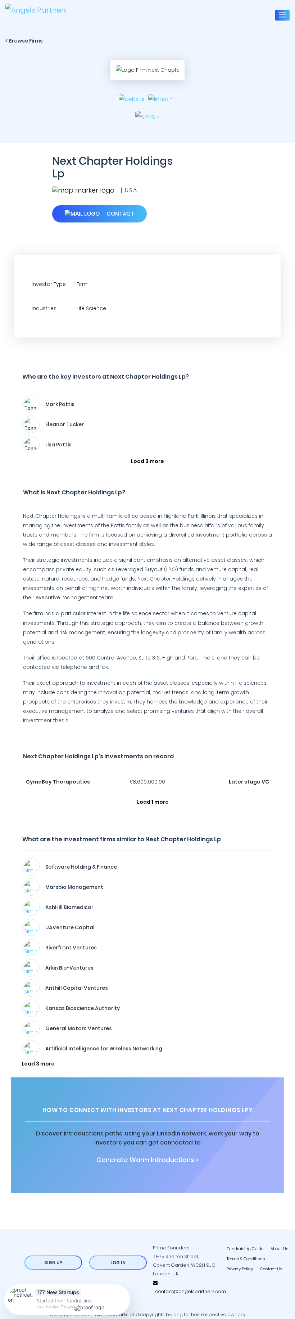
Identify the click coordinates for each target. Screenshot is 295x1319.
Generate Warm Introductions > (147, 1160)
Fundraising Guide (245, 1249)
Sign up (53, 1263)
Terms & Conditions (246, 1259)
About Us (279, 1249)
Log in (118, 1263)
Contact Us (271, 1269)
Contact (119, 213)
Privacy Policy (240, 1269)
